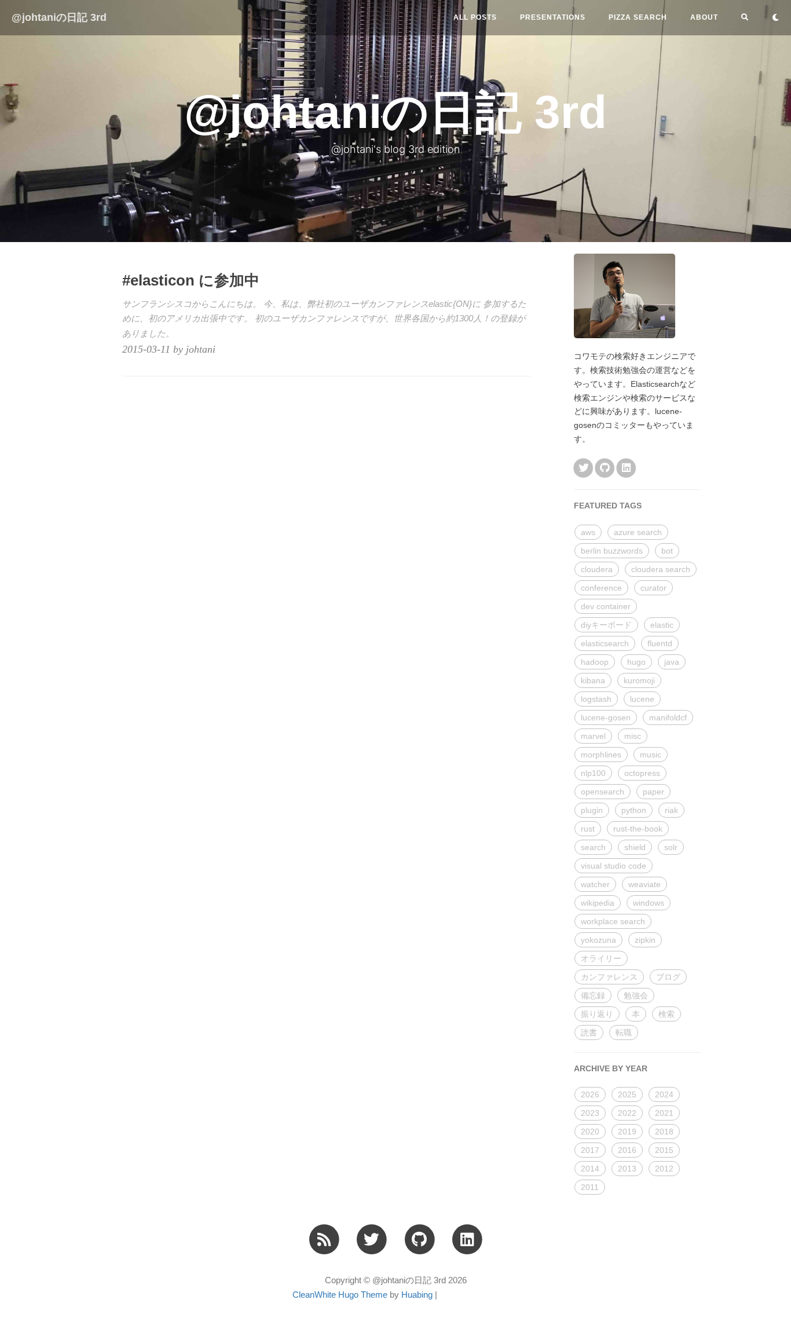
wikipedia (597, 902)
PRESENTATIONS (552, 17)
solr (671, 847)
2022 (627, 1113)
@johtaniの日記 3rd (59, 17)
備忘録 (593, 995)
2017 (590, 1150)
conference (601, 587)
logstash (596, 699)
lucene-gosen (606, 717)
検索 (666, 1014)
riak (671, 810)
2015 (664, 1150)
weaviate (644, 884)
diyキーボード (606, 624)
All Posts (475, 17)
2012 (664, 1168)
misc (632, 736)
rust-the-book (637, 828)
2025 (627, 1094)
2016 (627, 1150)
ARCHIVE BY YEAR (610, 1068)
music (650, 754)
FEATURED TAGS (608, 505)
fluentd (659, 643)
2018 (664, 1131)
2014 (590, 1168)
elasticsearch (605, 643)
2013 (627, 1168)
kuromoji (639, 680)
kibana (593, 680)
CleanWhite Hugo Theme (339, 1294)
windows (648, 902)
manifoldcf (668, 717)
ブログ (668, 977)
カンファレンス (609, 977)
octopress (642, 773)
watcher (595, 884)
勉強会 (636, 995)
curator (653, 587)
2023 (590, 1113)
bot (667, 550)
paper (653, 791)
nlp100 (593, 773)
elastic (661, 624)
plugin (592, 810)
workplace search (613, 921)
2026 (590, 1094)
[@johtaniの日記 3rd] (324, 1238)
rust (588, 828)
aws (588, 532)
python (633, 810)
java (671, 662)
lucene (642, 699)
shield (635, 847)
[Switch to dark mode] (775, 17)
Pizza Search (638, 17)
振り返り (597, 1014)
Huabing (417, 1294)
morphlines (601, 754)
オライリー (601, 958)
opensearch (602, 791)
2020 (590, 1131)
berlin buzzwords (612, 550)
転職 (624, 1032)
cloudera (597, 569)
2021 (664, 1113)
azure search (638, 532)
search (593, 847)
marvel (593, 736)
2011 (590, 1187)
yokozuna (598, 939)
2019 (627, 1131)
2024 (664, 1094)
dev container (606, 606)
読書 (589, 1032)
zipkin (645, 939)
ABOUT (704, 17)
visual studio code (613, 865)
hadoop (595, 662)
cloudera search (660, 569)
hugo (636, 662)
